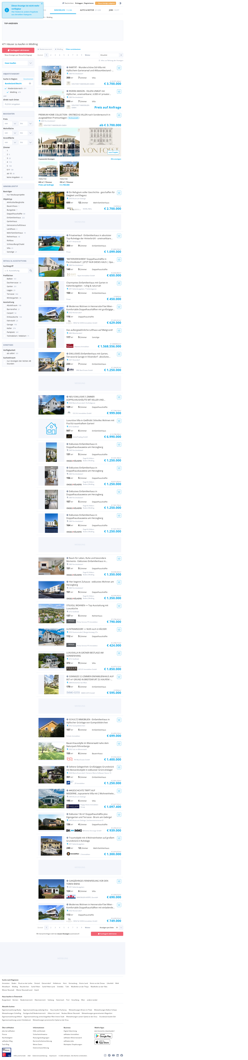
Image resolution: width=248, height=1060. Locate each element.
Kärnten (15, 1000)
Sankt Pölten (35, 987)
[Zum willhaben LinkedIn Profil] (117, 1055)
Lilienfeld (110, 983)
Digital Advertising (70, 1031)
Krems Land (83, 983)
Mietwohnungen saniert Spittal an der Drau (81, 1017)
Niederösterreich (26, 1000)
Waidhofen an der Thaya (80, 987)
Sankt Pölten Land (48, 987)
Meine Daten (37, 1044)
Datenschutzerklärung (41, 1048)
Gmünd (37, 983)
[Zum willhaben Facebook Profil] (121, 1055)
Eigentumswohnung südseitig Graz (35, 1010)
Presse (4, 1034)
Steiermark (60, 1000)
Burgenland (6, 1000)
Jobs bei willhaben (8, 1031)
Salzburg (51, 1000)
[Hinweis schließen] (41, 3)
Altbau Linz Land (53, 1013)
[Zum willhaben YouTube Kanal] (113, 1055)
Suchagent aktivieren (19, 50)
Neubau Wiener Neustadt (70, 1013)
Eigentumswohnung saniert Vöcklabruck (16, 1020)
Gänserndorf (46, 983)
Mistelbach (6, 987)
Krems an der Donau (97, 983)
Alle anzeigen (116, 159)
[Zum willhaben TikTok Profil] (109, 1055)
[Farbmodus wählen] (120, 3)
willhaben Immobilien (71, 1034)
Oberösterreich (40, 1000)
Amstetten (6, 983)
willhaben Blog (7, 1041)
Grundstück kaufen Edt (107, 1017)
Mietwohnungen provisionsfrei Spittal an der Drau (51, 1020)
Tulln (67, 987)
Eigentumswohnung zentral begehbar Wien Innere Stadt (44, 1017)
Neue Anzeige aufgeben (106, 3)
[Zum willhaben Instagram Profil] (105, 1055)
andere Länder (92, 1000)
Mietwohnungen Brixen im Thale (80, 1010)
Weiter (87, 55)
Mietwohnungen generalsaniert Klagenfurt (97, 1013)
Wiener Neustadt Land (24, 990)
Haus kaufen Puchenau (58, 1010)
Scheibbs (60, 987)
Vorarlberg (75, 1000)
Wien (83, 1000)
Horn (65, 983)
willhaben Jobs (69, 1041)
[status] (22, 10)
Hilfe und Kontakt (39, 1031)
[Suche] (30, 270)
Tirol (67, 1000)
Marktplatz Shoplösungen (73, 1044)
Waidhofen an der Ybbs (99, 987)
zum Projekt (113, 152)
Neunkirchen (24, 987)
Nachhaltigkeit (7, 1038)
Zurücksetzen (28, 79)
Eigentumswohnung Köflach (12, 1017)
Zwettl (36, 990)
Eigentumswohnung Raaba (11, 1010)
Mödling (15, 987)
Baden (14, 983)
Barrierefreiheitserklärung (42, 1041)
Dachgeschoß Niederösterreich (34, 1013)
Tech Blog (5, 1044)
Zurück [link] (40, 55)
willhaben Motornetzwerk (73, 1038)
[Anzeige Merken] (119, 68)
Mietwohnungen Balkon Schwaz (105, 1010)
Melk (117, 983)
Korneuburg (73, 983)
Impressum (53, 1056)
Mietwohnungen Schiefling (11, 1013)
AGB (29, 1056)
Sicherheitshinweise (40, 1034)
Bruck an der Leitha (25, 983)
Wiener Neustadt (8, 990)
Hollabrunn (57, 983)
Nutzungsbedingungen (41, 1038)
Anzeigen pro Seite (107, 927)
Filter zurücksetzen (73, 49)
